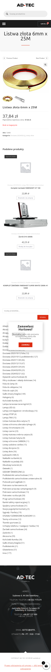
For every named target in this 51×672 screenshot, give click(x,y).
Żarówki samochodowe (36, 185)
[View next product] (47, 58)
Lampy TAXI (25, 185)
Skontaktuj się (18, 334)
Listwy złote (30, 135)
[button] (4, 23)
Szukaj (43, 317)
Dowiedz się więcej (25, 198)
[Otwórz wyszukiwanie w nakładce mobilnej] (25, 14)
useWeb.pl (36, 658)
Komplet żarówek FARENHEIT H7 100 (25, 188)
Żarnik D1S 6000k (25, 237)
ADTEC (25, 5)
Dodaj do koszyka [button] (25, 247)
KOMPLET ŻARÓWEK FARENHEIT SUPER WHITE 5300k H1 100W (25, 286)
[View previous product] (4, 58)
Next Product (40, 58)
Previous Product (12, 58)
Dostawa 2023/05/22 (18, 135)
